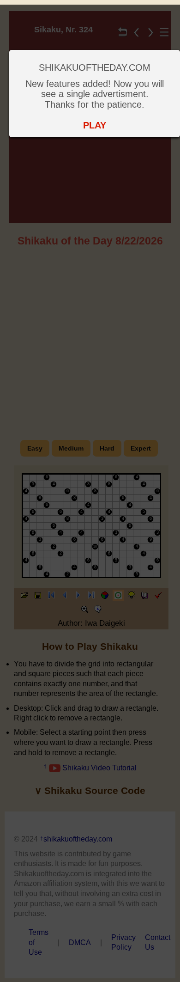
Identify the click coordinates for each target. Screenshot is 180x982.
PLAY (94, 125)
